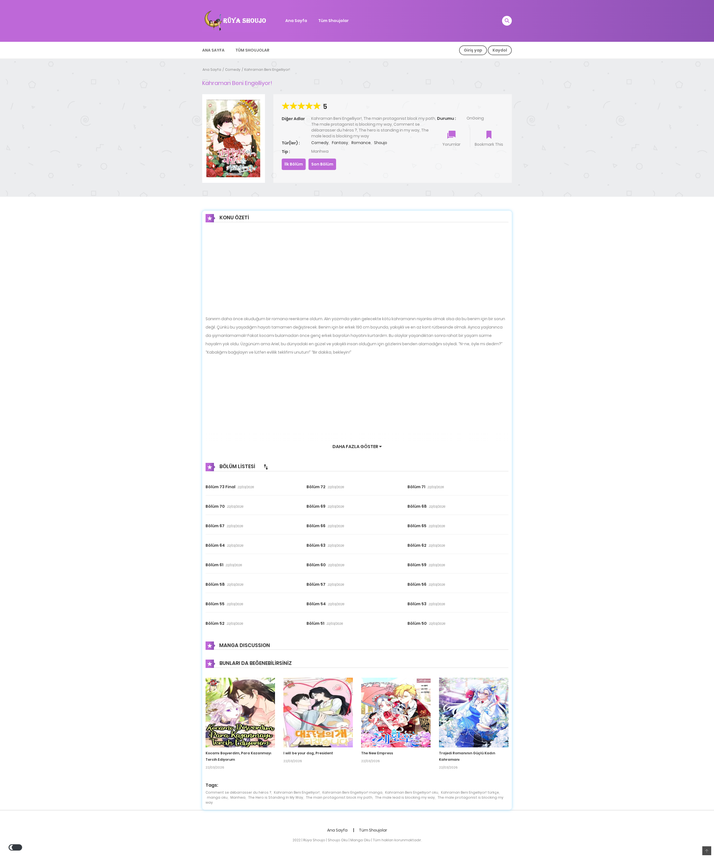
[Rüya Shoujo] (234, 20)
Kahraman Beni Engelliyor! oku (411, 792)
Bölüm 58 (215, 584)
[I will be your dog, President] (318, 712)
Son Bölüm (322, 164)
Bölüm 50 (417, 623)
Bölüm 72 (316, 487)
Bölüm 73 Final (220, 487)
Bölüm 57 (316, 584)
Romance (361, 142)
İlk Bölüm (293, 164)
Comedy (232, 69)
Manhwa (237, 797)
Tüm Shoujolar (333, 20)
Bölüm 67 (215, 526)
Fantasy (340, 142)
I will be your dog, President (308, 753)
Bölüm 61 (214, 565)
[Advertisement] (357, 273)
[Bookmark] (488, 135)
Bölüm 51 (315, 623)
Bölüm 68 (417, 506)
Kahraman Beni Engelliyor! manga (352, 792)
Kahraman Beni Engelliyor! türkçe (470, 792)
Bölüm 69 (316, 506)
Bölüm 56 (416, 584)
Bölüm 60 (316, 565)
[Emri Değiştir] (266, 467)
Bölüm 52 (215, 623)
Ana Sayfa (296, 20)
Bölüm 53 (416, 604)
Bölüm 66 (316, 526)
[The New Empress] (396, 712)
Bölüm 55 (215, 604)
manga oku (217, 797)
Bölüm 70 (215, 506)
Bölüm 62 (416, 545)
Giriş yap (473, 50)
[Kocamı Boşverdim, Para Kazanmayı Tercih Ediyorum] (240, 712)
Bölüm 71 (416, 487)
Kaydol (500, 50)
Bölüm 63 (316, 545)
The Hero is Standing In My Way (275, 797)
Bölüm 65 (416, 526)
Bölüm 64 (215, 545)
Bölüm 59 (416, 565)
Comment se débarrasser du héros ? (238, 792)
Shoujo (380, 142)
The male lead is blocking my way (405, 797)
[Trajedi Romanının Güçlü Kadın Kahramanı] (473, 712)
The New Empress (377, 753)
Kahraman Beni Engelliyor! (267, 69)
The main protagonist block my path (339, 797)
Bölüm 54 (316, 604)
